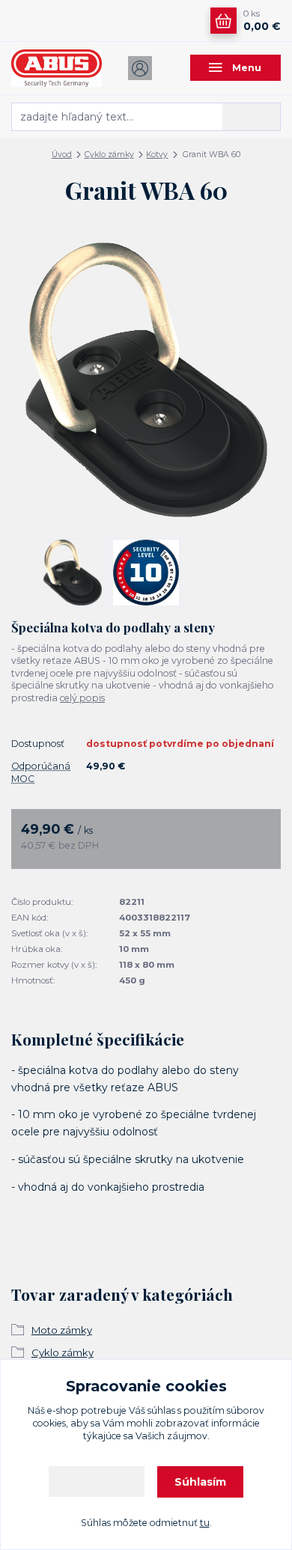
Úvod (62, 154)
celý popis (82, 698)
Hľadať (251, 116)
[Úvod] (56, 68)
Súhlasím (200, 1482)
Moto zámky (61, 1330)
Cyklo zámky (109, 154)
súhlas (161, 1410)
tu (205, 1522)
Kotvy (157, 154)
